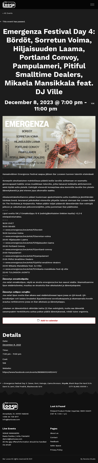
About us (54, 433)
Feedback (54, 441)
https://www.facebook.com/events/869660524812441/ (30, 372)
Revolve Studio (89, 459)
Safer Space (55, 446)
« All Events (8, 13)
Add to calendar (49, 320)
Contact (53, 437)
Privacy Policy (56, 450)
